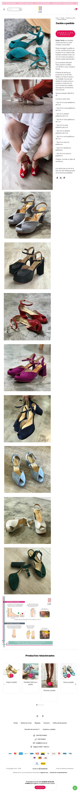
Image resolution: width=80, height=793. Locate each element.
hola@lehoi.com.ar (41, 743)
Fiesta (62, 18)
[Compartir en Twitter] (60, 178)
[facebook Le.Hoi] (42, 716)
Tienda (15, 723)
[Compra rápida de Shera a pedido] (69, 676)
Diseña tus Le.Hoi (26, 723)
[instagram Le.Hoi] (37, 716)
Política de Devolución (60, 723)
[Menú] (4, 9)
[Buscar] (20, 9)
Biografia (37, 723)
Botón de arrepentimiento (58, 772)
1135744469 (41, 739)
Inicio (57, 18)
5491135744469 (41, 735)
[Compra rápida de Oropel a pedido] (11, 676)
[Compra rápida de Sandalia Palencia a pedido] (30, 676)
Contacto (47, 723)
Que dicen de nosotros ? (32, 729)
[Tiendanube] (40, 769)
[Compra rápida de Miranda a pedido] (50, 684)
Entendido (40, 787)
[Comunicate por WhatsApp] (75, 788)
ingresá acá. (44, 772)
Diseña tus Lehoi (70, 18)
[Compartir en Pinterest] (64, 178)
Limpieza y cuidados (49, 729)
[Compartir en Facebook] (57, 178)
